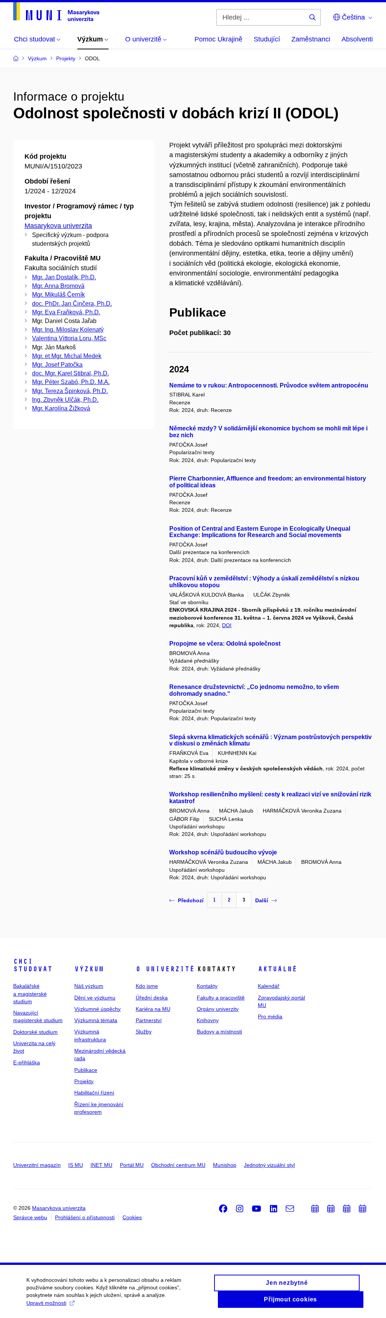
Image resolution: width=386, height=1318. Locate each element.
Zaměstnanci (310, 39)
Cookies (132, 1217)
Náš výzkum (88, 986)
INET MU (101, 1165)
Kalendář (268, 986)
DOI (226, 625)
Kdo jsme (147, 986)
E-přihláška (26, 1062)
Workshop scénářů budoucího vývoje (223, 852)
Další (261, 900)
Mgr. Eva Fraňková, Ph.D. (66, 312)
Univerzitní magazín (37, 1165)
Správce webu (30, 1217)
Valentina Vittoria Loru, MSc (69, 338)
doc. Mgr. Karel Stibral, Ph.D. (70, 373)
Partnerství (149, 1020)
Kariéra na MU (153, 1009)
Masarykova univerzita (58, 226)
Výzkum (89, 969)
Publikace (85, 1070)
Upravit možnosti (46, 1303)
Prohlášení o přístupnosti (85, 1217)
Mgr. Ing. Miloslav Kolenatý (68, 329)
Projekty (83, 1081)
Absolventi (357, 39)
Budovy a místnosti (219, 1032)
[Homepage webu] (56, 11)
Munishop (224, 1165)
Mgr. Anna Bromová (58, 286)
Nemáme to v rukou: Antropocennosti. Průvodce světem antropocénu (268, 385)
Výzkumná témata (95, 1020)
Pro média (270, 1016)
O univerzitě (165, 969)
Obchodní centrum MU (178, 1165)
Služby (144, 1032)
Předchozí (191, 900)
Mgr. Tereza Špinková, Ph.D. (70, 391)
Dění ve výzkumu (94, 998)
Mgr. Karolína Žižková (61, 408)
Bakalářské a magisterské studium (30, 993)
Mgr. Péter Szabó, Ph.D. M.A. (71, 382)
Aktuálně (277, 969)
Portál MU (132, 1165)
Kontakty (207, 986)
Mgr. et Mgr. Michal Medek (66, 356)
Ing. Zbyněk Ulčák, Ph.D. (65, 399)
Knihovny (208, 1020)
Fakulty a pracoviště (221, 998)
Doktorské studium (35, 1032)
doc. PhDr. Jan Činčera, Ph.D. (72, 303)
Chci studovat (32, 965)
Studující (267, 39)
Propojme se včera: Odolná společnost (224, 643)
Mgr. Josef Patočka (57, 364)
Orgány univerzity (218, 1009)
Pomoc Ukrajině (218, 39)
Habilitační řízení (94, 1093)
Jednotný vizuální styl (269, 1165)
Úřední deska (152, 998)
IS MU (75, 1165)
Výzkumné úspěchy (97, 1009)
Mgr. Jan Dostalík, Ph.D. (64, 277)
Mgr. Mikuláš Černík (58, 294)
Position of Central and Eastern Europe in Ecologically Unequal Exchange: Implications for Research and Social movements (259, 532)
